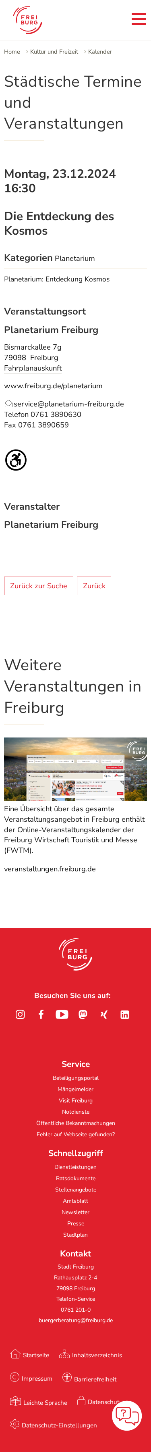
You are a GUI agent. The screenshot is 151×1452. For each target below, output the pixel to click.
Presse (75, 1223)
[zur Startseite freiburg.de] (35, 20)
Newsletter (75, 1212)
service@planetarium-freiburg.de (69, 404)
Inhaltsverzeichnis (97, 1355)
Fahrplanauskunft (33, 368)
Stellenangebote (75, 1190)
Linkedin (124, 1014)
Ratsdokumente (75, 1178)
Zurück (94, 586)
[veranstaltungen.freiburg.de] (75, 798)
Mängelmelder (75, 1089)
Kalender (100, 52)
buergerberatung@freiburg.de (76, 1320)
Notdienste (75, 1112)
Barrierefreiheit (95, 1379)
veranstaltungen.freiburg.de (50, 869)
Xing (103, 1014)
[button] (75, 954)
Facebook (41, 1014)
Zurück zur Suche (38, 586)
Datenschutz (105, 1402)
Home (12, 52)
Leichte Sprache (45, 1402)
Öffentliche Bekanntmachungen (75, 1123)
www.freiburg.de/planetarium (53, 386)
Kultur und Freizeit (54, 52)
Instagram (20, 1014)
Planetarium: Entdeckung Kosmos (57, 279)
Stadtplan (75, 1235)
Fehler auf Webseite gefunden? (76, 1134)
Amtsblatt (75, 1201)
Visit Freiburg (76, 1100)
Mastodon (83, 1014)
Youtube (62, 1014)
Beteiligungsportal (76, 1078)
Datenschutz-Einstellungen (59, 1425)
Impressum (37, 1378)
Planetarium (75, 258)
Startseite (36, 1355)
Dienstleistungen (75, 1167)
